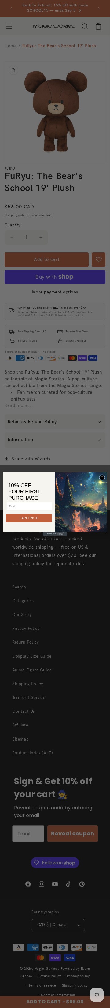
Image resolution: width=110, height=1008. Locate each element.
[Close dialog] (102, 477)
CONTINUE (29, 518)
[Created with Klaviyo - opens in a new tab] (55, 534)
